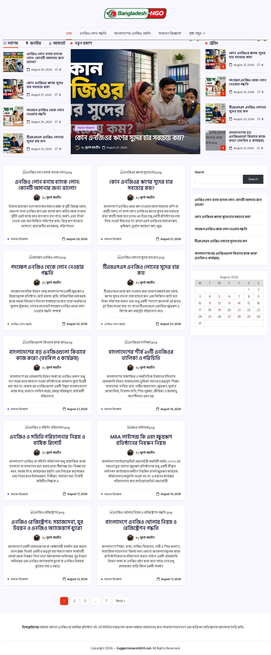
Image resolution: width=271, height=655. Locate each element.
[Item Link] (13, 62)
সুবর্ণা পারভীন (92, 147)
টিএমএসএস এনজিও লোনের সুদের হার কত (45, 139)
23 (258, 310)
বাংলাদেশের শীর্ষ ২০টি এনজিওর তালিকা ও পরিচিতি (141, 355)
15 (248, 303)
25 (210, 316)
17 (200, 310)
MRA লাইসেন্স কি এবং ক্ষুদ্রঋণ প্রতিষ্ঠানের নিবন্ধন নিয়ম (141, 440)
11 (210, 303)
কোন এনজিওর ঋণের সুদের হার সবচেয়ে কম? (45, 85)
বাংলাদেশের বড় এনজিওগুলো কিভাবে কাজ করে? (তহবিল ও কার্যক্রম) (247, 136)
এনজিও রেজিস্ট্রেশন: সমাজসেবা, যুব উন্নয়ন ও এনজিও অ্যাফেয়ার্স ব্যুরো (47, 525)
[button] (191, 41)
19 (219, 310)
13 (229, 303)
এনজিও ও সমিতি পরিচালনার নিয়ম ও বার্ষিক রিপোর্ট (47, 440)
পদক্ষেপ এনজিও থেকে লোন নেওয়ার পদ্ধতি (45, 112)
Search (199, 172)
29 (248, 316)
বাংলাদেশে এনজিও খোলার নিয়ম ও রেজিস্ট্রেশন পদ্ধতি (141, 525)
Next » (120, 601)
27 (229, 316)
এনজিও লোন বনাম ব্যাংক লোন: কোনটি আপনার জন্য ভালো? (45, 58)
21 (239, 310)
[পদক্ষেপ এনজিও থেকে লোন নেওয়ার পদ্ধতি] (135, 101)
